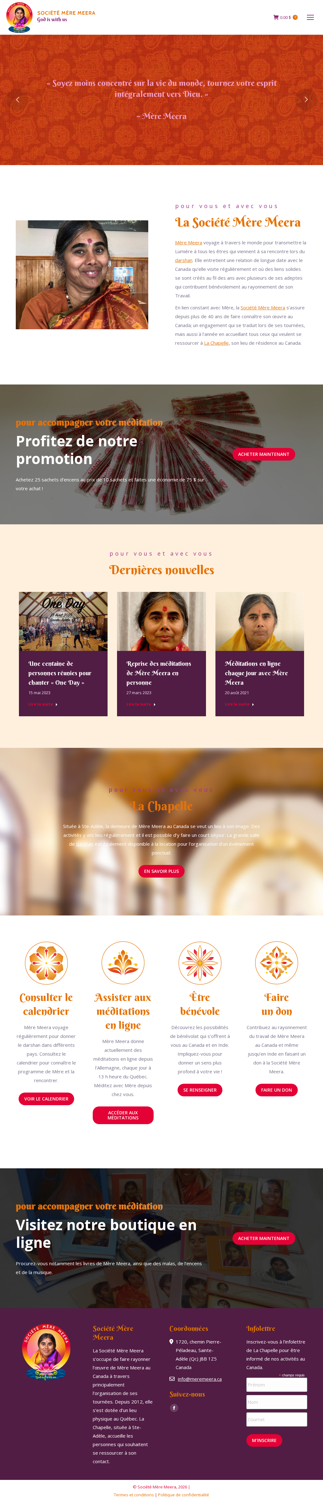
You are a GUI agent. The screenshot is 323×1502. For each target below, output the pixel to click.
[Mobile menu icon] (310, 17)
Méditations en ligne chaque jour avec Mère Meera (256, 672)
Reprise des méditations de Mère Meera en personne (158, 672)
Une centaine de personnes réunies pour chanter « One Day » (59, 672)
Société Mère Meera (263, 307)
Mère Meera (188, 242)
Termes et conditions (134, 1495)
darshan (183, 260)
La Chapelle (216, 343)
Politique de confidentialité (183, 1495)
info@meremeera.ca (200, 1379)
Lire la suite (40, 704)
